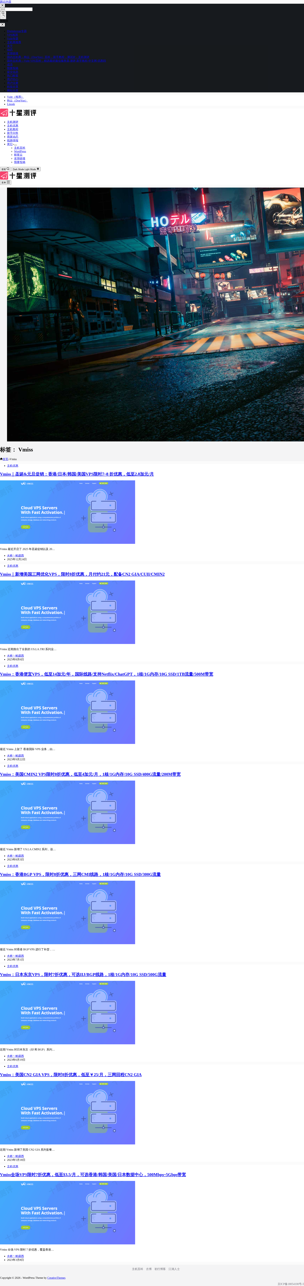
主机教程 (12, 129)
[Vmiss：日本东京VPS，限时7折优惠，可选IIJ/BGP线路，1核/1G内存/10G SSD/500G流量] (67, 1043)
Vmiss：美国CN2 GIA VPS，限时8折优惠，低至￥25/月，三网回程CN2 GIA (71, 1074)
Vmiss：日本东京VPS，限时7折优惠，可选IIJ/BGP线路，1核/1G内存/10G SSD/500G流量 (83, 974)
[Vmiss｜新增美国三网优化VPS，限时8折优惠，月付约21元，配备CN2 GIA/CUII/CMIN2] (67, 643)
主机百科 (19, 147)
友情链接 (19, 158)
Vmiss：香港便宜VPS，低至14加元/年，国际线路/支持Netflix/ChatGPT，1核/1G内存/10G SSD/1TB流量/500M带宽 (106, 674)
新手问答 (12, 133)
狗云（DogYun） (17, 100)
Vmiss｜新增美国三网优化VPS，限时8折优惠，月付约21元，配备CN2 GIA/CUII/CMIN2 (82, 574)
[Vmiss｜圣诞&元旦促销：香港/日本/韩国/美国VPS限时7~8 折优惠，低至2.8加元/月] (67, 542)
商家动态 (12, 136)
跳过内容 (5, 1)
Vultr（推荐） (15, 96)
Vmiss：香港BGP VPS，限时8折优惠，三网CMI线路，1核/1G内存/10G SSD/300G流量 (80, 874)
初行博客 (160, 1268)
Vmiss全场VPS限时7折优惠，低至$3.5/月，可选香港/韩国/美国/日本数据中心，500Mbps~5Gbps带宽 (93, 1174)
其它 (10, 144)
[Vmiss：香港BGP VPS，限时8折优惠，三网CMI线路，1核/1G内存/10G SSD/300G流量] (67, 943)
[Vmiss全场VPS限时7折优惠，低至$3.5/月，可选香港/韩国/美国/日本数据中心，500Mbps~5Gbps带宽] (67, 1243)
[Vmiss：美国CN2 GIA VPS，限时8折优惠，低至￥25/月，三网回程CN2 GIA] (67, 1143)
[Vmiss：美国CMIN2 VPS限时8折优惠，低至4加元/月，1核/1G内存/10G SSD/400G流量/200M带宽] (67, 843)
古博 (149, 1268)
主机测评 (12, 121)
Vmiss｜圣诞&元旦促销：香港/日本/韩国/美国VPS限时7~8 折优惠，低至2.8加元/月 (77, 474)
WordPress (20, 151)
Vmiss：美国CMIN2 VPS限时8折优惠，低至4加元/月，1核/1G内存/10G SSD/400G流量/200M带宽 (90, 774)
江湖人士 (174, 1268)
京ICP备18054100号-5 (291, 1283)
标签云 (18, 154)
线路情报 (12, 140)
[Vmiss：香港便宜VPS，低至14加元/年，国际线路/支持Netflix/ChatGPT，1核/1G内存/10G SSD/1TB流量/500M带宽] (67, 742)
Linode (11, 104)
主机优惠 (12, 125)
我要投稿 (19, 162)
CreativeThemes (56, 1277)
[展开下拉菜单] (15, 145)
